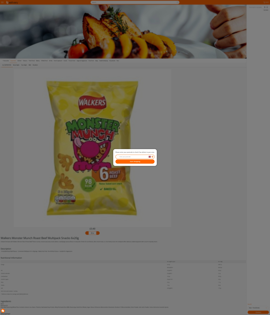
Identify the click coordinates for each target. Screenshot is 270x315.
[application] (3, 311)
